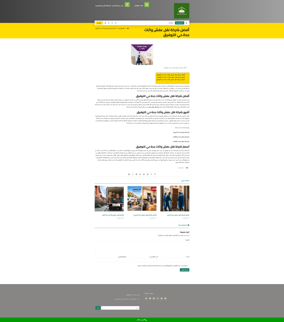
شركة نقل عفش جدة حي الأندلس (181, 141)
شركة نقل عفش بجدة (154, 107)
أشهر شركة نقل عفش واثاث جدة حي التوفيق (171, 77)
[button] (115, 23)
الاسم (187, 257)
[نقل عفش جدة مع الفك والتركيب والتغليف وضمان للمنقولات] (181, 10)
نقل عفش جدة (180, 167)
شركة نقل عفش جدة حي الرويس (181, 132)
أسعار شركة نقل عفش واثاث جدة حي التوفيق (171, 79)
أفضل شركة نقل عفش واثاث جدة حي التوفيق (171, 75)
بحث (98, 308)
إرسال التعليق (184, 270)
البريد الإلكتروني (153, 257)
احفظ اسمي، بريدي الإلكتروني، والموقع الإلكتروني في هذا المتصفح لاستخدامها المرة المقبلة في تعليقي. (162, 265)
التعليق (187, 240)
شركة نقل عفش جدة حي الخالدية (181, 137)
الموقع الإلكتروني (122, 257)
